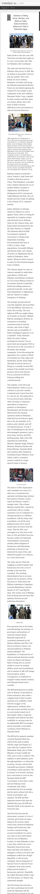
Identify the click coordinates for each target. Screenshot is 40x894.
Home (13, 8)
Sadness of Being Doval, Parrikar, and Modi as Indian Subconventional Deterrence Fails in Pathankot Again (21, 22)
